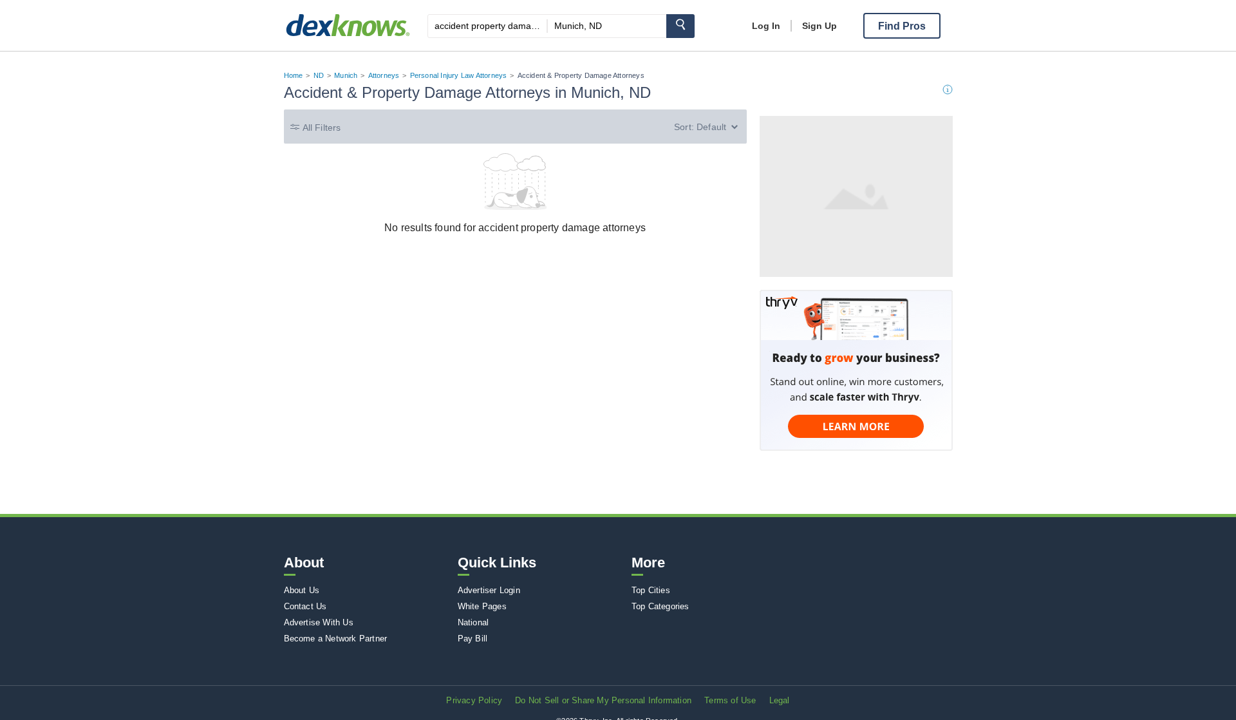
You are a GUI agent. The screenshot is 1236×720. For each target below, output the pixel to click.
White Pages (482, 606)
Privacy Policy (474, 700)
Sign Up (819, 26)
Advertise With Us (318, 622)
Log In (766, 26)
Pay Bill (473, 638)
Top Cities (651, 590)
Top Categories (660, 606)
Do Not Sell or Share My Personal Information (603, 700)
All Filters (322, 127)
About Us (302, 590)
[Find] (680, 26)
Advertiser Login (489, 590)
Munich (345, 75)
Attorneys (384, 75)
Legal (779, 700)
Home (293, 75)
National (473, 622)
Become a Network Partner (336, 638)
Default (711, 127)
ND (319, 75)
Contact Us (305, 606)
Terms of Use (730, 700)
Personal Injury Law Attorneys (458, 75)
